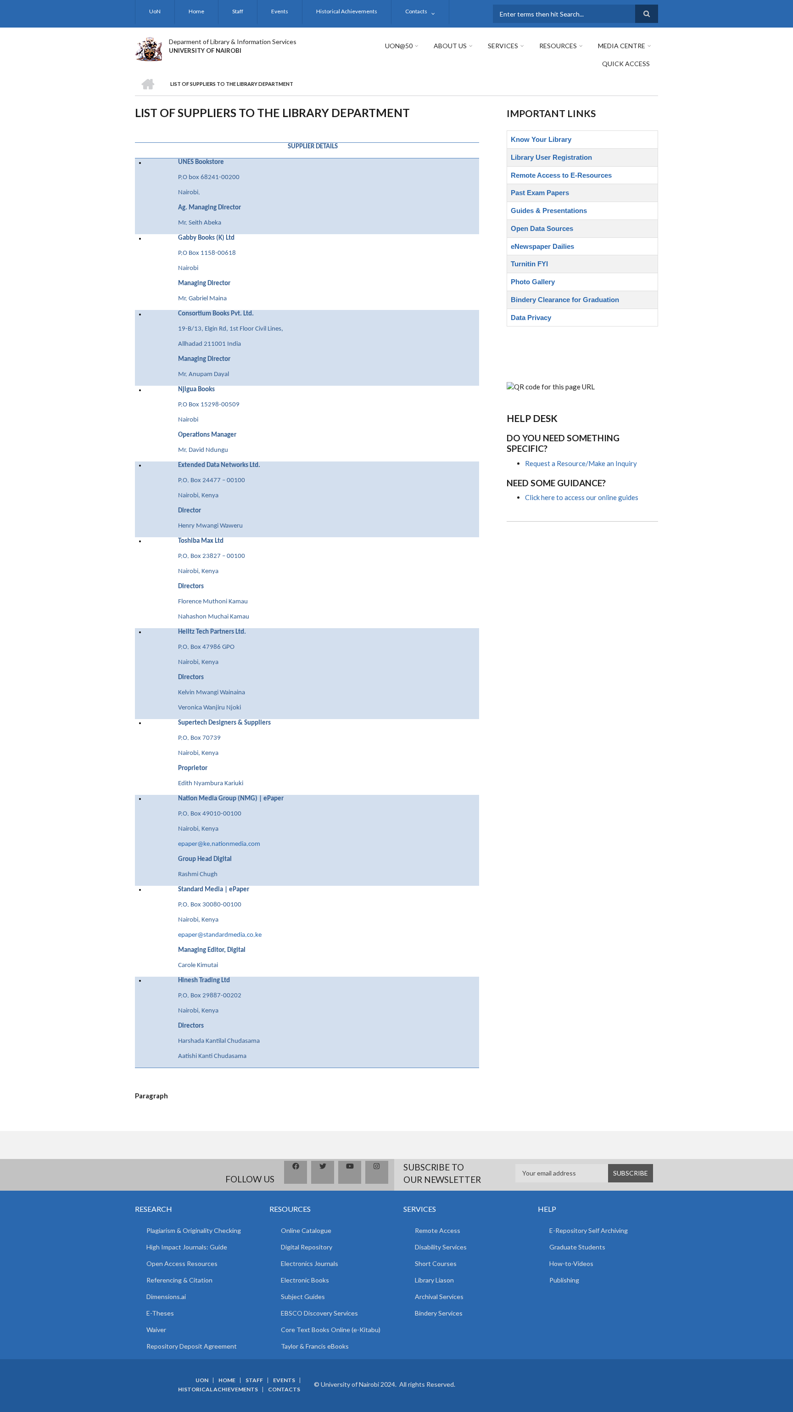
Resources (558, 46)
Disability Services (441, 1247)
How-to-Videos (571, 1263)
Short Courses (436, 1263)
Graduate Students (577, 1247)
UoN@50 (399, 46)
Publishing (564, 1280)
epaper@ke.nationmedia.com (219, 844)
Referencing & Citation (179, 1280)
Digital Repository (306, 1247)
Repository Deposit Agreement (191, 1346)
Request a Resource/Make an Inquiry (581, 463)
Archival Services (439, 1296)
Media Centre (621, 46)
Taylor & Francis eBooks (315, 1346)
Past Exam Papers (540, 193)
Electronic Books (305, 1280)
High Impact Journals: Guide (186, 1247)
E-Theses (160, 1313)
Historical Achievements (346, 11)
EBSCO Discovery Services (319, 1313)
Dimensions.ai (166, 1296)
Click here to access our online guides (581, 497)
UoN (155, 11)
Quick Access (626, 64)
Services (503, 46)
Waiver (156, 1329)
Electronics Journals (309, 1263)
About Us (450, 46)
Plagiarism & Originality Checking (193, 1230)
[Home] (148, 48)
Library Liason (434, 1280)
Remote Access (437, 1230)
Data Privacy (531, 317)
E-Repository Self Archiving (588, 1230)
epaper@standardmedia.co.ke (220, 935)
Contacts (416, 11)
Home (196, 11)
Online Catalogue (306, 1230)
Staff (237, 11)
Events (279, 11)
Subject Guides (303, 1296)
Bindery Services (439, 1313)
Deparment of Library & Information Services (232, 41)
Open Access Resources (182, 1263)
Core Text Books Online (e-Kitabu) (330, 1329)
